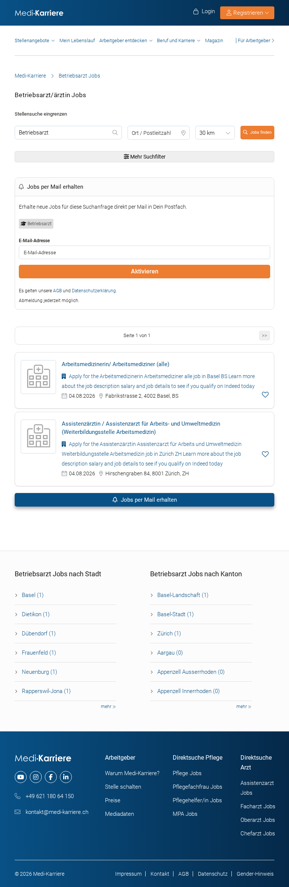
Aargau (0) (170, 652)
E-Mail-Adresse (34, 240)
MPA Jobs (185, 814)
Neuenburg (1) (39, 672)
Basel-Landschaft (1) (182, 595)
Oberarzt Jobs (257, 820)
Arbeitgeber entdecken (123, 40)
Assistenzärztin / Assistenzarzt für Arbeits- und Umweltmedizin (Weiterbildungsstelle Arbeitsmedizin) (141, 427)
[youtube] (21, 777)
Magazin (214, 40)
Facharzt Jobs (257, 806)
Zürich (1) (169, 633)
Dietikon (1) (36, 614)
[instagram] (36, 777)
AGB (57, 290)
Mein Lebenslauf (77, 40)
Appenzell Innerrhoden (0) (188, 691)
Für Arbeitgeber (254, 40)
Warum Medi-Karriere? (132, 773)
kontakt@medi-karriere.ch (56, 812)
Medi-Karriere (30, 76)
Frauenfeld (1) (39, 652)
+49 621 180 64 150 (49, 796)
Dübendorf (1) (39, 633)
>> (264, 335)
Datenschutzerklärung (94, 290)
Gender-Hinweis (255, 874)
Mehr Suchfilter (147, 157)
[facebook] (51, 777)
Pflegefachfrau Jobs (197, 786)
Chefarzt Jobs (257, 833)
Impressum (128, 874)
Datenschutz (213, 874)
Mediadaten (119, 814)
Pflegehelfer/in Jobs (197, 800)
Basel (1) (33, 595)
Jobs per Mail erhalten (148, 499)
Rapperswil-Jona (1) (46, 691)
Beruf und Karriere (176, 40)
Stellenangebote (32, 40)
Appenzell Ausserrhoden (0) (191, 672)
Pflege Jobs (187, 773)
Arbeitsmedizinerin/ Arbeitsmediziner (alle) (115, 364)
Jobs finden (261, 132)
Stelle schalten (123, 786)
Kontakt (160, 874)
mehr (107, 706)
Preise (112, 800)
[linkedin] (66, 777)
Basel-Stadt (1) (175, 614)
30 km (206, 133)
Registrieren (248, 12)
